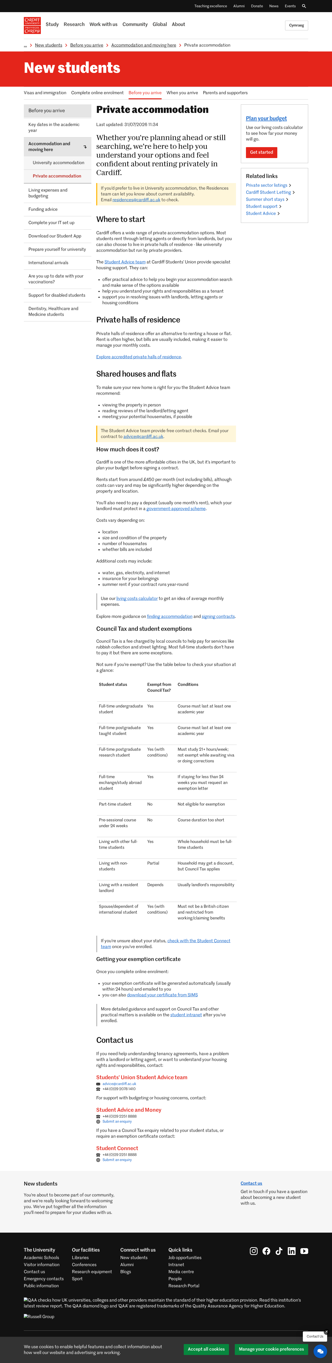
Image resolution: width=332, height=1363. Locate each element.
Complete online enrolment (97, 93)
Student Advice (261, 213)
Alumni (239, 6)
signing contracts (218, 616)
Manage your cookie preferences (271, 1349)
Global (160, 24)
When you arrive (182, 93)
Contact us (251, 1183)
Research (74, 24)
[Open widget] (320, 1351)
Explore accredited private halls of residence (138, 357)
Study (52, 24)
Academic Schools (41, 1258)
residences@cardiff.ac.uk (136, 200)
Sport (77, 1279)
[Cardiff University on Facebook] (266, 1251)
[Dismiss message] (327, 1332)
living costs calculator (137, 599)
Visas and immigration (45, 93)
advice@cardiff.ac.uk (143, 437)
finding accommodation (169, 616)
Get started (261, 152)
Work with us (103, 24)
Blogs (125, 1272)
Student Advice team (125, 262)
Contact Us (315, 1336)
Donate (257, 6)
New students (48, 45)
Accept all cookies (206, 1349)
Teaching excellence (210, 6)
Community (135, 24)
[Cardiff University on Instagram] (254, 1251)
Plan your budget (266, 118)
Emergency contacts (44, 1279)
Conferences (84, 1265)
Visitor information (42, 1265)
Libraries (80, 1258)
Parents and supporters (225, 93)
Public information (41, 1286)
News (274, 6)
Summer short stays (265, 199)
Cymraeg (296, 25)
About (178, 24)
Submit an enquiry (117, 1121)
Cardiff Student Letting (268, 192)
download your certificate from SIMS (162, 995)
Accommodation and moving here (143, 45)
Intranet (176, 1265)
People (175, 1279)
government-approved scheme (176, 509)
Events (290, 6)
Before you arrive (86, 45)
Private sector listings (266, 185)
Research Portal (183, 1286)
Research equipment (92, 1272)
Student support (262, 206)
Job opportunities (184, 1258)
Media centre (181, 1272)
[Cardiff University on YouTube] (304, 1251)
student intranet (186, 1015)
